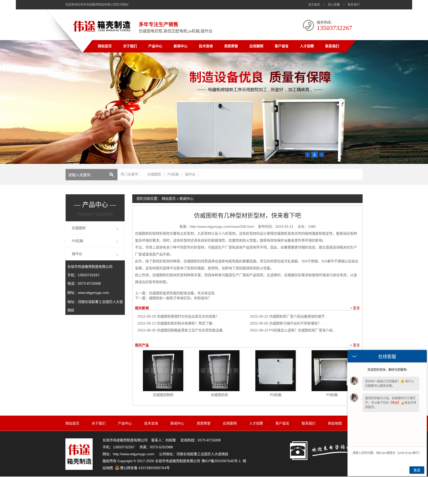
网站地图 (335, 423)
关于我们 (130, 46)
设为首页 (314, 4)
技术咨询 (206, 46)
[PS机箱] (275, 370)
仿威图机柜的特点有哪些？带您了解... (176, 323)
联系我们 (354, 4)
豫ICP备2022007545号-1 (221, 461)
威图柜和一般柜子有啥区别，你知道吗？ (180, 298)
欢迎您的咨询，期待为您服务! (387, 370)
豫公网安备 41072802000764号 (145, 468)
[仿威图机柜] (219, 370)
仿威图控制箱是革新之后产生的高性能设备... (181, 330)
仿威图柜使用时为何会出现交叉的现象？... (179, 316)
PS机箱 (173, 174)
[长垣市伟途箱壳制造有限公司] (103, 32)
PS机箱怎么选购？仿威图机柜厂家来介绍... (293, 330)
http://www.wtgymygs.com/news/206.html (222, 226)
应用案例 (256, 46)
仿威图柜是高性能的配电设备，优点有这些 (182, 293)
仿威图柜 (154, 174)
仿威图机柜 (219, 395)
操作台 (190, 174)
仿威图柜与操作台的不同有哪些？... (287, 323)
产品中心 (155, 46)
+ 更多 (355, 308)
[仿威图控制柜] (163, 370)
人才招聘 (307, 46)
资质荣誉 (231, 46)
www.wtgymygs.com (93, 293)
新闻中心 (180, 46)
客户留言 (282, 46)
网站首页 (105, 46)
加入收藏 (334, 4)
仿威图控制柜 (163, 395)
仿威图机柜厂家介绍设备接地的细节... (289, 316)
